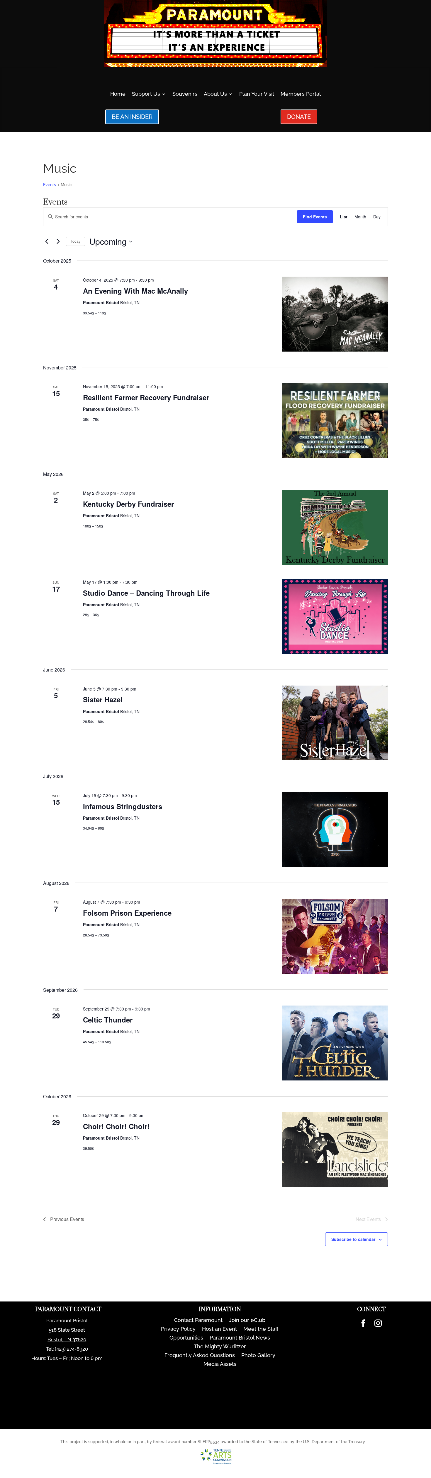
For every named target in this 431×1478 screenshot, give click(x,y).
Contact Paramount (198, 1320)
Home (117, 94)
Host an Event (219, 1329)
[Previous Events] (46, 241)
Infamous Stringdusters (122, 806)
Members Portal (301, 94)
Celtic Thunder (108, 1020)
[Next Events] (58, 241)
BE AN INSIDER (132, 116)
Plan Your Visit (256, 94)
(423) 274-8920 (71, 1349)
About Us (215, 94)
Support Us (146, 94)
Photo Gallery (258, 1355)
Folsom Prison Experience (127, 913)
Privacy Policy (178, 1329)
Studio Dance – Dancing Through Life (146, 593)
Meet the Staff (261, 1329)
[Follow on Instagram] (378, 1323)
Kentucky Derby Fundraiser (128, 504)
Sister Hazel (103, 699)
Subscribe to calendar (353, 1239)
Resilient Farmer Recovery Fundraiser (146, 397)
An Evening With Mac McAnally (135, 291)
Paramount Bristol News (240, 1338)
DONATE (299, 116)
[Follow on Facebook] (363, 1323)
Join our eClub (247, 1320)
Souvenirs (184, 94)
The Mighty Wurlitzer (220, 1347)
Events (49, 184)
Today (75, 241)
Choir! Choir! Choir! (116, 1126)
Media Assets (219, 1364)
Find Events (315, 217)
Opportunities (186, 1338)
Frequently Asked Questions (199, 1355)
